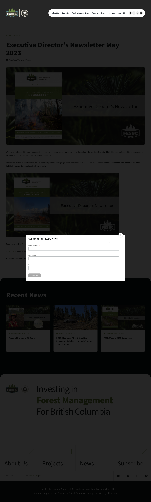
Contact (112, 13)
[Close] (121, 235)
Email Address (34, 245)
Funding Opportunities (80, 13)
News (103, 13)
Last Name (32, 265)
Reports (95, 13)
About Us (55, 13)
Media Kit (121, 13)
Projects (65, 13)
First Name (32, 255)
